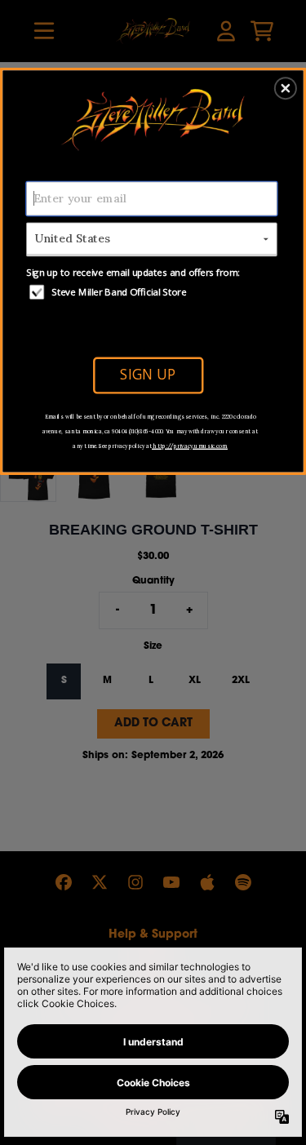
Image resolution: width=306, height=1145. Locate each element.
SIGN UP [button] (147, 374)
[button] (285, 88)
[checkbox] (153, 291)
